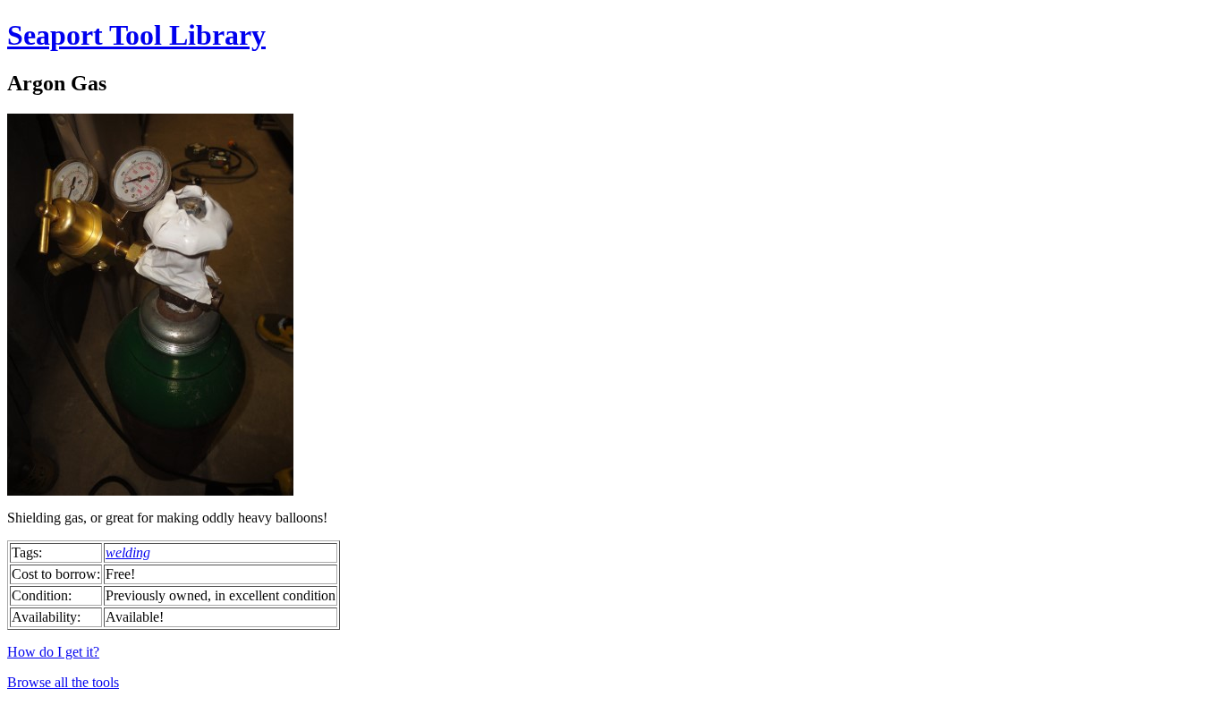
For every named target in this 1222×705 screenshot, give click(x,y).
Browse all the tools (63, 682)
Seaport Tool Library (136, 35)
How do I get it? (53, 651)
